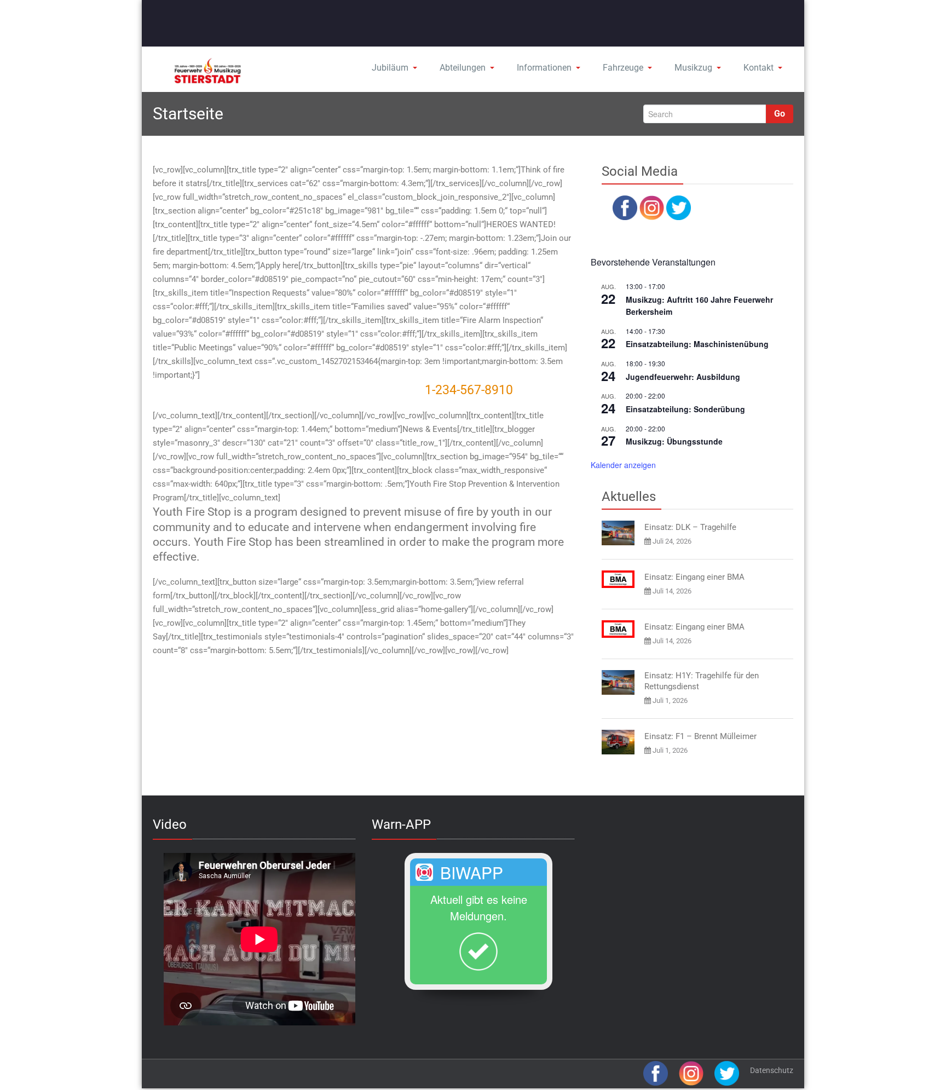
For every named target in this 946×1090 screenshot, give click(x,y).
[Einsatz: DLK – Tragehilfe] (618, 533)
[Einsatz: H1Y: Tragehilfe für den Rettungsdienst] (618, 682)
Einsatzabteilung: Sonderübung (685, 408)
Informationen (544, 67)
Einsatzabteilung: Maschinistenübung (697, 343)
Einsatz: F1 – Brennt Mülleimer (700, 736)
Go (779, 113)
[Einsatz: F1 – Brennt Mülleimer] (618, 742)
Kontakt (758, 67)
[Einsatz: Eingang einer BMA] (618, 578)
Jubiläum (390, 67)
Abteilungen (463, 67)
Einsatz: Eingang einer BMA (694, 577)
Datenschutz (771, 1070)
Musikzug (693, 67)
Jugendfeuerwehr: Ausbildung (683, 376)
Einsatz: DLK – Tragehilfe (690, 527)
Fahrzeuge (623, 67)
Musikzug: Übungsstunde (674, 441)
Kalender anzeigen (623, 464)
